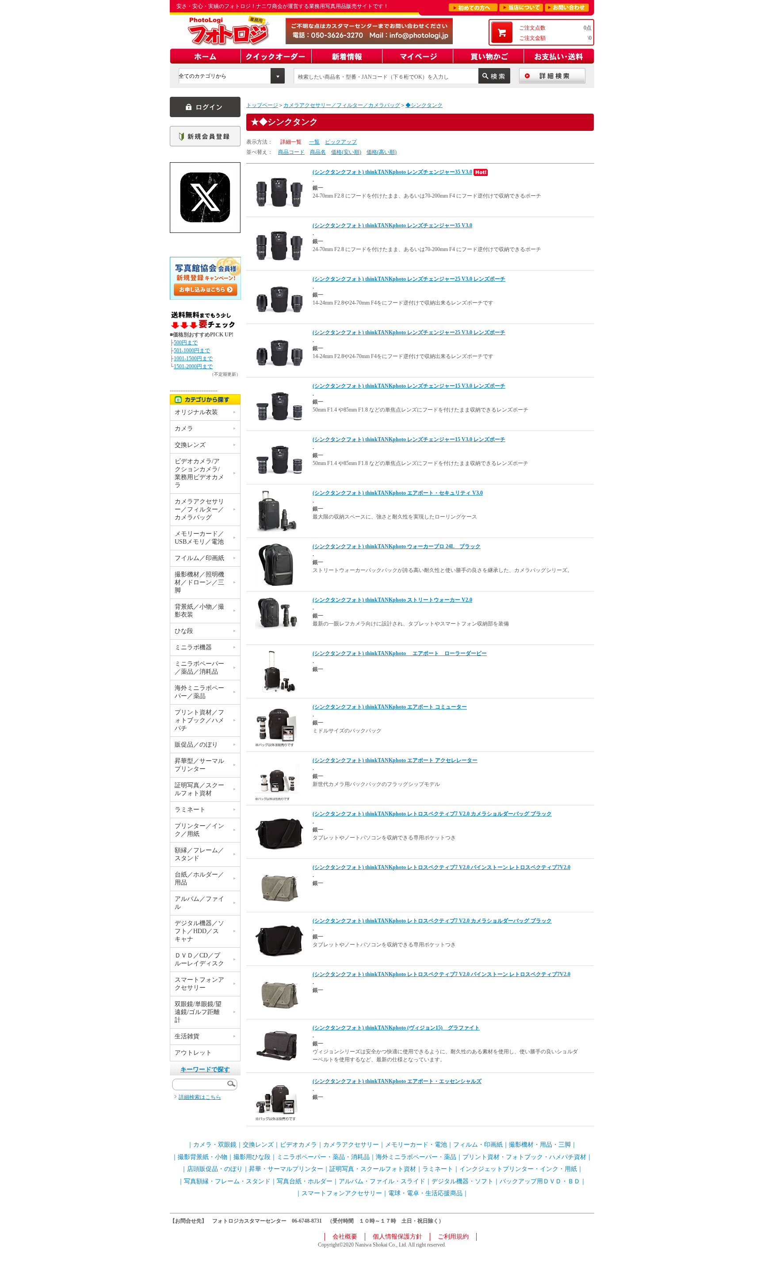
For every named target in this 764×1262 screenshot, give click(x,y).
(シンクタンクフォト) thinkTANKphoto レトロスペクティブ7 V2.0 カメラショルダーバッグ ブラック (432, 814)
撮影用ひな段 (252, 1157)
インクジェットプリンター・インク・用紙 (518, 1169)
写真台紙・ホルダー (304, 1181)
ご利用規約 (453, 1236)
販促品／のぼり (196, 744)
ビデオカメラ (298, 1144)
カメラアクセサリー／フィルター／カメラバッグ (341, 105)
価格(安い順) (346, 152)
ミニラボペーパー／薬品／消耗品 (199, 667)
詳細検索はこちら (200, 1097)
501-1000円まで (192, 350)
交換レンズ (190, 445)
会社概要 (344, 1236)
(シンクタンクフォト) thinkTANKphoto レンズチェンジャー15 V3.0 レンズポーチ (409, 386)
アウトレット (193, 1052)
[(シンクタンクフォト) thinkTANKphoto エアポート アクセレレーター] (277, 778)
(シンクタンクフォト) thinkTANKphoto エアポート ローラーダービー (400, 653)
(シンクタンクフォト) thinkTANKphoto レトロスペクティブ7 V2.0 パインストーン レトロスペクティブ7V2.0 (441, 867)
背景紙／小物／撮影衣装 (199, 610)
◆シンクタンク (424, 105)
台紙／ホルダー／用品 (199, 878)
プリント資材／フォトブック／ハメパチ (199, 720)
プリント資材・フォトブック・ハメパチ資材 (524, 1157)
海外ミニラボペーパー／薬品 (199, 692)
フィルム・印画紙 (478, 1144)
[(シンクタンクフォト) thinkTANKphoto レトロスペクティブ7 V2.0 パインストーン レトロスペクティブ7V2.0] (279, 887)
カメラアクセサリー (351, 1144)
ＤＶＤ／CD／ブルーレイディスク (199, 959)
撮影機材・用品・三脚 (540, 1144)
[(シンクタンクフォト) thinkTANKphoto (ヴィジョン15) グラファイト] (277, 1045)
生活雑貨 (187, 1036)
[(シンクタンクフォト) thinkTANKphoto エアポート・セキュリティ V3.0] (277, 510)
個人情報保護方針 (397, 1236)
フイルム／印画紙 (199, 558)
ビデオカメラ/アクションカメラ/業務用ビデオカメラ (199, 473)
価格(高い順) (382, 152)
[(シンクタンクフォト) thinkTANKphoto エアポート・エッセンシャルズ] (277, 1099)
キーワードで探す (205, 1069)
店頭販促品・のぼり (215, 1169)
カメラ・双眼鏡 (215, 1144)
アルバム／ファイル (199, 903)
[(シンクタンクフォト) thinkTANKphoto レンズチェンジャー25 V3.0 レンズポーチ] (279, 299)
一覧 (314, 142)
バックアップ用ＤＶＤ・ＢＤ (540, 1181)
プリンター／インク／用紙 (199, 830)
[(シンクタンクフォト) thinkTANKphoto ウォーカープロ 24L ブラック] (277, 564)
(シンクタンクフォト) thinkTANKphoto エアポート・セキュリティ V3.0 (398, 493)
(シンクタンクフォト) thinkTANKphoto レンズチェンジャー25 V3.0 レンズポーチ (409, 279)
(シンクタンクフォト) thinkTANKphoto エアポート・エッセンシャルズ (397, 1081)
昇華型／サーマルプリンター (199, 765)
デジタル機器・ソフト (462, 1181)
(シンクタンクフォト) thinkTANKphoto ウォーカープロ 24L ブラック (397, 546)
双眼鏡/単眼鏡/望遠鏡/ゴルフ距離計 (198, 1012)
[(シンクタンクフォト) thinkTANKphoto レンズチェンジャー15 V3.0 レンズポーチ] (279, 406)
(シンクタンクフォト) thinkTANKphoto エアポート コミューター (390, 707)
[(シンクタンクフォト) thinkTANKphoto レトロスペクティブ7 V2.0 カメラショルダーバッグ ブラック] (279, 834)
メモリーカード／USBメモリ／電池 (199, 537)
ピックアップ (341, 142)
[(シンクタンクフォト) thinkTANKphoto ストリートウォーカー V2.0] (277, 612)
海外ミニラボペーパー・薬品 (416, 1157)
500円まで (186, 342)
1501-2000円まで (193, 366)
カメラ (184, 428)
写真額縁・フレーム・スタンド (227, 1181)
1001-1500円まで (193, 358)
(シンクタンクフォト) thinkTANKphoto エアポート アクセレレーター (395, 760)
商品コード (291, 152)
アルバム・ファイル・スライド (382, 1181)
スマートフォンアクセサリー (199, 983)
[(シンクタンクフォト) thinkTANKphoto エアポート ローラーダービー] (277, 671)
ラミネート (190, 809)
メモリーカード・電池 (416, 1144)
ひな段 (184, 631)
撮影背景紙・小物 (202, 1157)
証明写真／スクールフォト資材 (199, 789)
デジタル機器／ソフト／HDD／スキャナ (199, 931)
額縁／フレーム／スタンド (199, 854)
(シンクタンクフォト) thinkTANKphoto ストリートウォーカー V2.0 (392, 600)
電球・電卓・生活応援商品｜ (428, 1193)
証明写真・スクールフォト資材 (372, 1169)
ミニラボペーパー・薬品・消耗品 (323, 1157)
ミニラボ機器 (193, 647)
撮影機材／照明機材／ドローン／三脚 (199, 582)
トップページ (262, 105)
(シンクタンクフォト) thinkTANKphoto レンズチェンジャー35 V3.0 (392, 172)
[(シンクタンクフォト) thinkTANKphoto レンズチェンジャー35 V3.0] (279, 192)
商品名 (318, 152)
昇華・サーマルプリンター (286, 1169)
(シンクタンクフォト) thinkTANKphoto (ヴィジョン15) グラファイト (396, 1028)
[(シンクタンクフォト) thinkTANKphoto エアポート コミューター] (277, 724)
